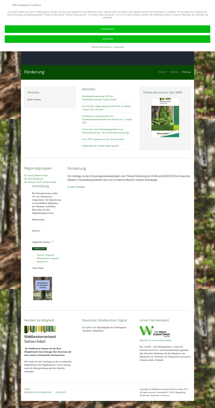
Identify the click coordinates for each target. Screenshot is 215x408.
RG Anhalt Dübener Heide (36, 175)
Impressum (119, 47)
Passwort (36, 231)
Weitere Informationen (101, 47)
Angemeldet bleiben (41, 242)
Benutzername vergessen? (48, 258)
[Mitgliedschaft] (165, 117)
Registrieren (42, 261)
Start (27, 389)
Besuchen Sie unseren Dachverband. (156, 340)
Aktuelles (174, 72)
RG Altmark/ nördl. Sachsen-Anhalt (40, 182)
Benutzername (38, 219)
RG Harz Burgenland (33, 179)
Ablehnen (107, 39)
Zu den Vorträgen (76, 186)
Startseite (163, 72)
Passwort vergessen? (46, 255)
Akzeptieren (107, 29)
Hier (84, 327)
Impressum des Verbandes (37, 392)
